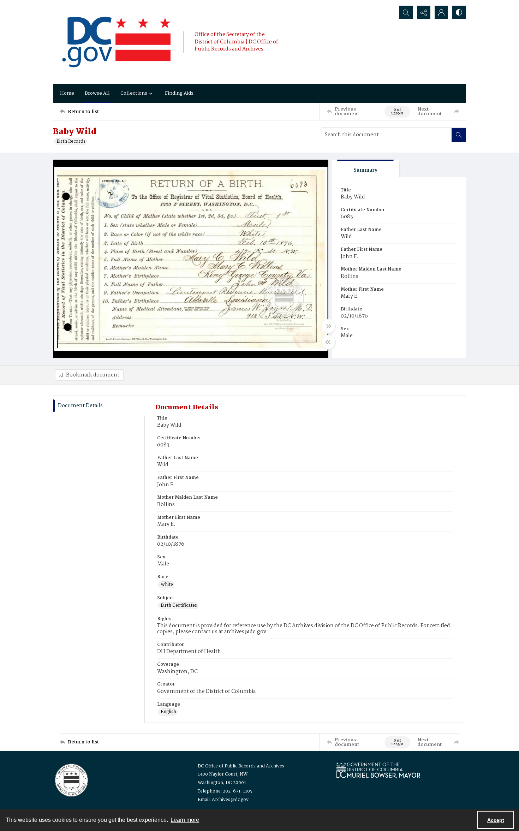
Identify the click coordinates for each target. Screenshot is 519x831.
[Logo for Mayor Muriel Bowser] (378, 770)
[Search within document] (459, 135)
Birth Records (70, 141)
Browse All (97, 93)
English (168, 712)
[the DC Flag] (116, 42)
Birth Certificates (179, 605)
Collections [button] (133, 93)
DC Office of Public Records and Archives (241, 766)
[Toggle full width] (328, 326)
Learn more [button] (185, 820)
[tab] (365, 169)
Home (67, 93)
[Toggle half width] (328, 342)
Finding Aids (179, 93)
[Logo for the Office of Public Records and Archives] (71, 779)
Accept (495, 820)
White (167, 584)
